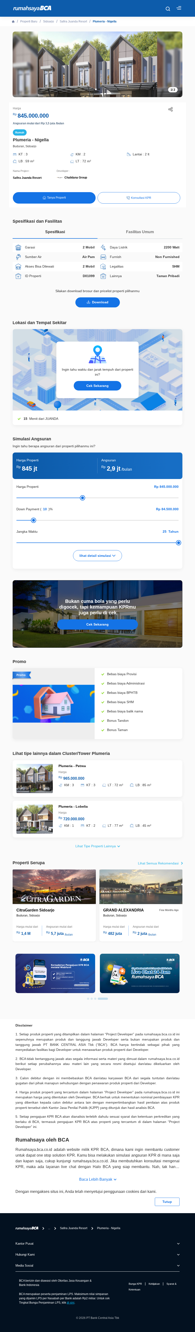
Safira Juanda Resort (73, 21)
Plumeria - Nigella (105, 21)
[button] (96, 89)
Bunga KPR (135, 1283)
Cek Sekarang (97, 386)
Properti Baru (28, 21)
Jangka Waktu (27, 531)
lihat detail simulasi (95, 556)
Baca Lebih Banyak (95, 1179)
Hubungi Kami (25, 1254)
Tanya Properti (56, 197)
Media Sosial (24, 1265)
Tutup (167, 1202)
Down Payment (27, 509)
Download (100, 302)
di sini (70, 1302)
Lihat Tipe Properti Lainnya (95, 846)
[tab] (55, 233)
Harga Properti (27, 487)
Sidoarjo (48, 21)
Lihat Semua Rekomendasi (158, 863)
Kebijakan (154, 1283)
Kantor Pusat (24, 1243)
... (49, 1228)
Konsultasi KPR (141, 198)
